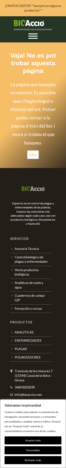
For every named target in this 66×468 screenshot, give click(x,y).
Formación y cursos (28, 308)
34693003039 (25, 387)
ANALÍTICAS (24, 332)
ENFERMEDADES (28, 340)
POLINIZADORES (27, 357)
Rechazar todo (33, 460)
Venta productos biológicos (27, 272)
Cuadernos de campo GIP (30, 298)
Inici (33, 154)
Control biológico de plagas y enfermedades (31, 259)
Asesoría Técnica (27, 249)
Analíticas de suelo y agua (29, 285)
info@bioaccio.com (28, 395)
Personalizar (33, 450)
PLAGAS (21, 349)
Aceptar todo (33, 440)
